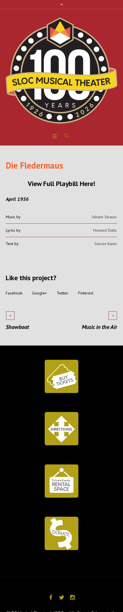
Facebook (14, 293)
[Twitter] (61, 597)
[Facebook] (50, 597)
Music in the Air (99, 327)
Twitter (62, 293)
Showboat (17, 327)
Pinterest (85, 293)
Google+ (39, 293)
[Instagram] (72, 597)
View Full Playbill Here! (61, 183)
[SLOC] (61, 70)
